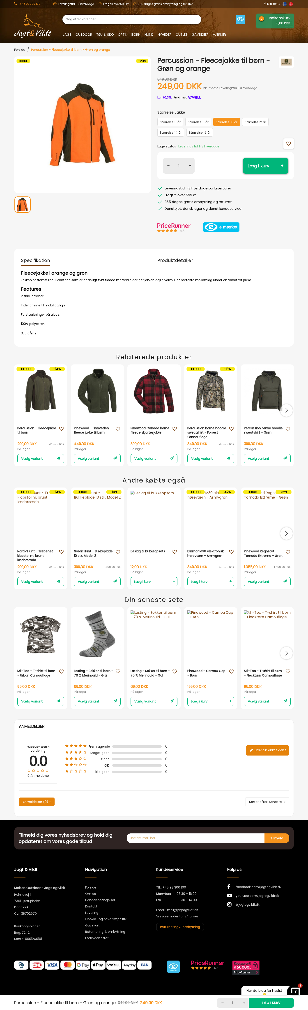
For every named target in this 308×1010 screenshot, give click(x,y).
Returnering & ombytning (105, 931)
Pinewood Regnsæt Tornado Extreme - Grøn (263, 553)
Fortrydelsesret (97, 938)
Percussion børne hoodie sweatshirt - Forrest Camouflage (206, 432)
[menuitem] (22, 208)
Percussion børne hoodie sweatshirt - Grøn (263, 430)
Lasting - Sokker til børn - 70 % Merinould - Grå (93, 673)
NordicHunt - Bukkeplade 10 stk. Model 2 (93, 553)
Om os (90, 893)
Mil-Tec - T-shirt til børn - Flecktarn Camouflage (263, 673)
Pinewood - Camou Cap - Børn (206, 673)
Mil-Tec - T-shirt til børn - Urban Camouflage (36, 673)
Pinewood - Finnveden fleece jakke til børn (91, 430)
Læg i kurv (258, 166)
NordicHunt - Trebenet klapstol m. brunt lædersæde (35, 555)
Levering (91, 912)
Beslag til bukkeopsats (148, 551)
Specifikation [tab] (35, 260)
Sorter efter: (258, 802)
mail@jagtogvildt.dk (182, 910)
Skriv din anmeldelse (270, 750)
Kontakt (91, 906)
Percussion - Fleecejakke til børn (36, 430)
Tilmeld (276, 838)
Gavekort (92, 925)
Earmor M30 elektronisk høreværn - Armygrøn (205, 553)
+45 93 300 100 (174, 887)
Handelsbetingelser (100, 900)
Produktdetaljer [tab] (175, 260)
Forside (90, 887)
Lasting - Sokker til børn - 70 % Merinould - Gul (150, 673)
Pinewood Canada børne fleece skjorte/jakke (150, 430)
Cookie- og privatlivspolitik (105, 919)
